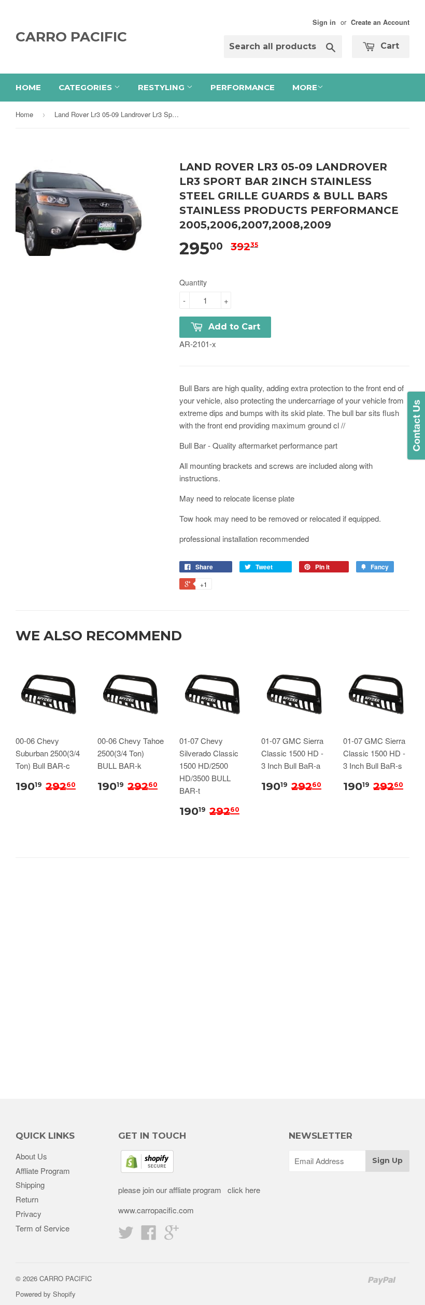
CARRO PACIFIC (71, 36)
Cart (388, 46)
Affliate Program (43, 1170)
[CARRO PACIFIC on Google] (171, 1235)
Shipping (30, 1184)
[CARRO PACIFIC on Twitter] (126, 1235)
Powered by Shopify (46, 1294)
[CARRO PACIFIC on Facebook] (149, 1235)
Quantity (193, 282)
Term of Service (42, 1228)
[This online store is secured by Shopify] (147, 1169)
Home (28, 87)
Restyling (162, 87)
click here (242, 1189)
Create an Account (380, 22)
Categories (86, 87)
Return (27, 1199)
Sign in (324, 22)
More (304, 87)
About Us (31, 1156)
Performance (242, 87)
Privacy (28, 1213)
